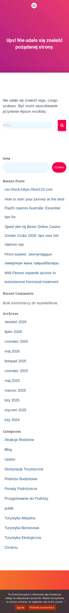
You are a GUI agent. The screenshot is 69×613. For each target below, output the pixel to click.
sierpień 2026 (15, 322)
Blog (8, 449)
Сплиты (11, 547)
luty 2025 (12, 400)
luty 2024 (12, 420)
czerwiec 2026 (16, 341)
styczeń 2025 (15, 410)
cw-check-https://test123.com (29, 189)
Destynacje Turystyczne (24, 469)
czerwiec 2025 (16, 371)
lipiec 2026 (13, 332)
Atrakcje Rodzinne (19, 440)
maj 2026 (12, 351)
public (9, 508)
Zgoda (20, 607)
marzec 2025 (15, 390)
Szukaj (6, 158)
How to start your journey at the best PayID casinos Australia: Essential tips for (34, 208)
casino (10, 459)
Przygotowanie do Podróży (26, 498)
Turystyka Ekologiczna (23, 538)
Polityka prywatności (42, 607)
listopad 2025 (15, 361)
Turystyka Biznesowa (22, 528)
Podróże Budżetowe (21, 479)
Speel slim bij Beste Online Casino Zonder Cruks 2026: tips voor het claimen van (32, 235)
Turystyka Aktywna (20, 518)
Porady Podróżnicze (21, 489)
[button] (34, 5)
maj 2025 (12, 381)
